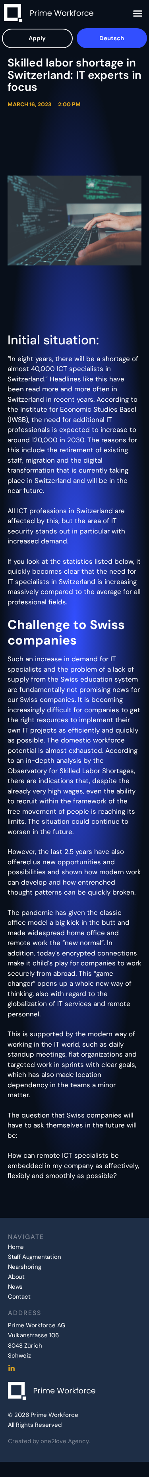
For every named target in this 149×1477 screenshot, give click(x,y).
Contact (19, 1297)
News (15, 1287)
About (16, 1277)
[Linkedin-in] (11, 1368)
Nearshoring (24, 1267)
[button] (137, 13)
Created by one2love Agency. (49, 1441)
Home (16, 1247)
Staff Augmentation (34, 1257)
